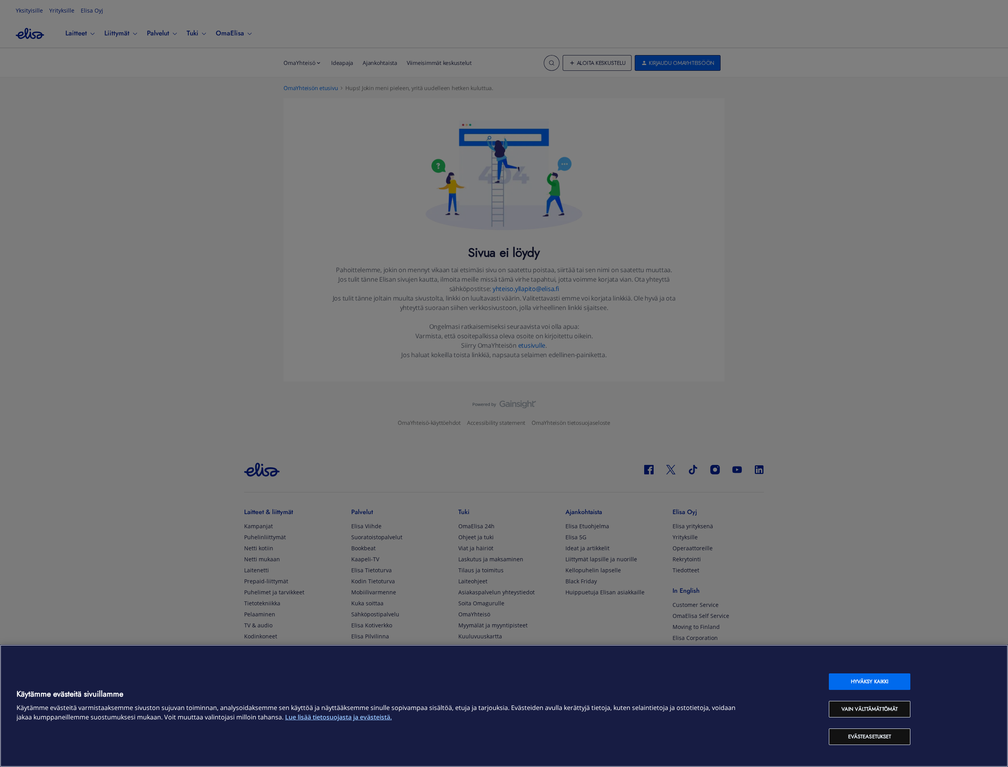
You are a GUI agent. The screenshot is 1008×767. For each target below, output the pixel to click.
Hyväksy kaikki (870, 681)
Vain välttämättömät (869, 709)
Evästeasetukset (869, 736)
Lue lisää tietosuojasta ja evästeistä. (338, 717)
